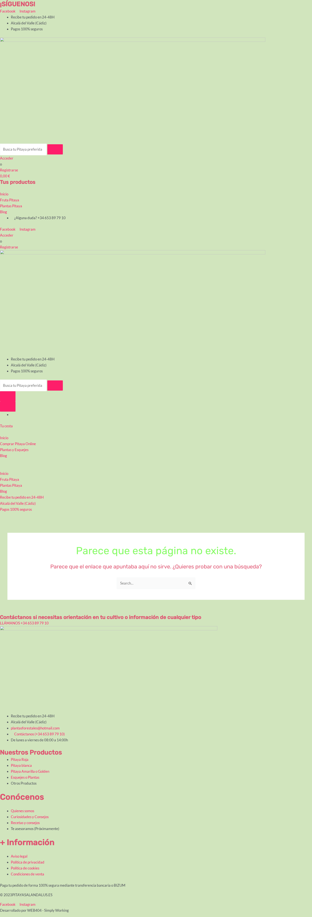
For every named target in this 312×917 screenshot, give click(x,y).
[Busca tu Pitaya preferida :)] (23, 149)
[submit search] (55, 149)
